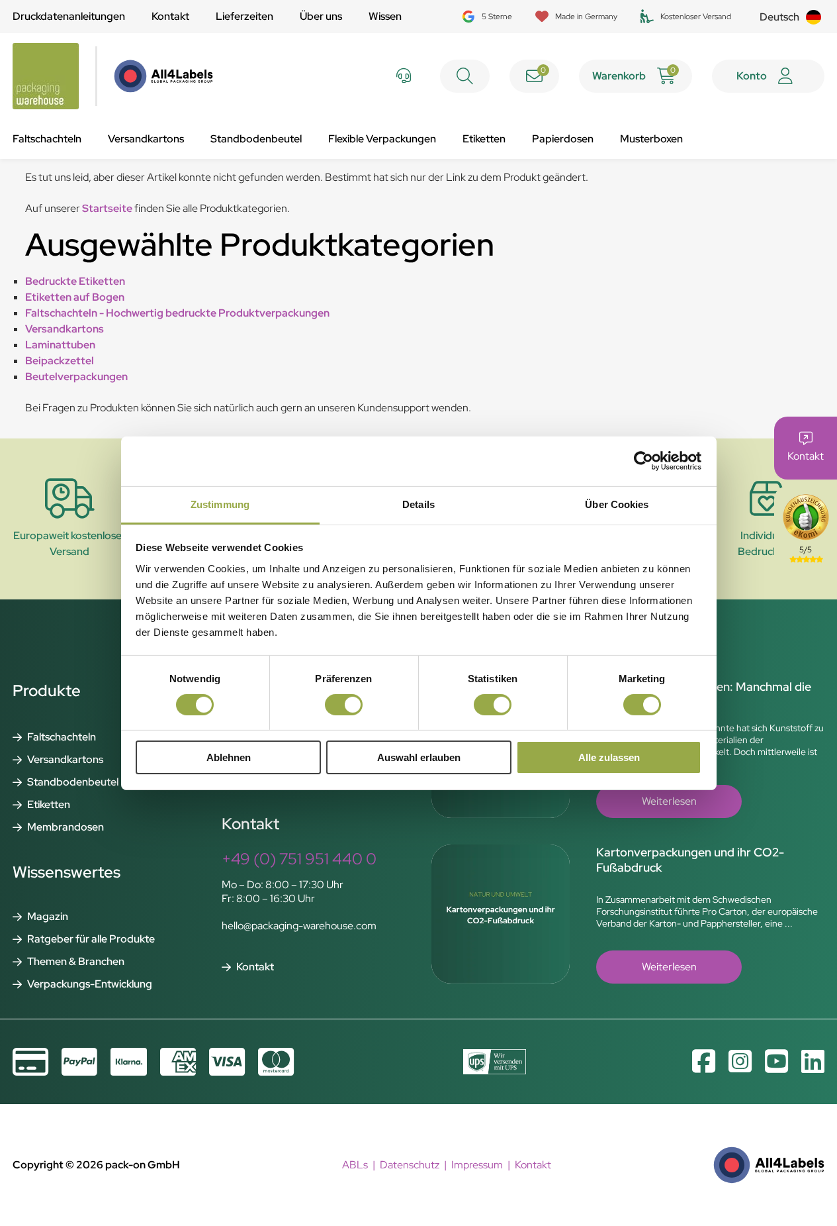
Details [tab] (418, 503)
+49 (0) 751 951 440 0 (299, 858)
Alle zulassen (609, 757)
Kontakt (170, 16)
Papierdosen (563, 139)
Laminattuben (60, 345)
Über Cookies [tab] (616, 503)
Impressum (477, 1165)
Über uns (321, 16)
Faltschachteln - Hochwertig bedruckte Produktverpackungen (177, 313)
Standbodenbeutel (256, 139)
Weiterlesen (669, 801)
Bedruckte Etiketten (75, 281)
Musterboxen (651, 139)
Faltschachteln (47, 139)
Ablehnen (228, 757)
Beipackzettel (59, 361)
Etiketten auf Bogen (74, 297)
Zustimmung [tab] (220, 503)
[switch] (344, 704)
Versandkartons (146, 139)
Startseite (107, 208)
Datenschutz (409, 1165)
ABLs (355, 1165)
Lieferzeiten (244, 16)
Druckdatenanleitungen (69, 16)
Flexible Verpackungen (382, 139)
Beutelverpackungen (76, 376)
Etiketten (484, 139)
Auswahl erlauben (419, 757)
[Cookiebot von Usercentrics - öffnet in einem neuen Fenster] (643, 461)
